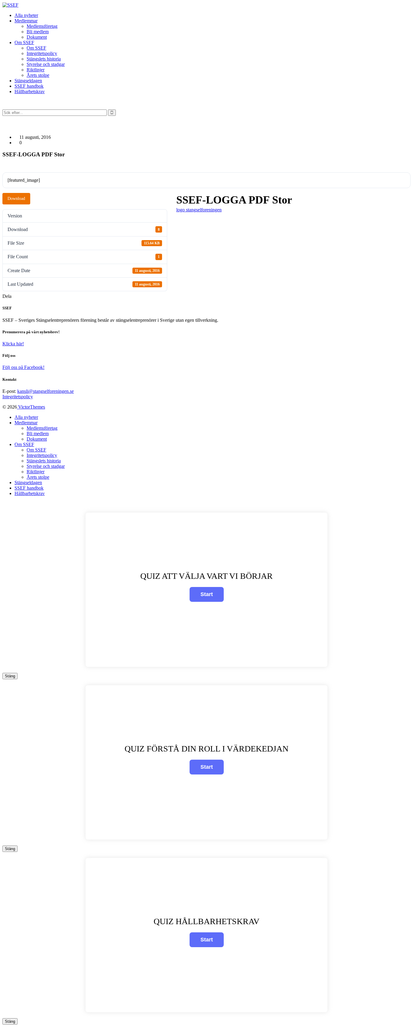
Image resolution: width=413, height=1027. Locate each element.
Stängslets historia (44, 58)
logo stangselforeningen (199, 209)
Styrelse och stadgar (46, 64)
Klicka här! (13, 343)
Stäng (10, 676)
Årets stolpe (38, 75)
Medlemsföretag (42, 26)
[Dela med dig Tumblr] (28, 296)
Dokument (37, 37)
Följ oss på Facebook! (23, 367)
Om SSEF (36, 48)
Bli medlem (38, 31)
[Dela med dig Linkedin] (20, 296)
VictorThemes (31, 406)
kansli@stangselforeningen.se (45, 391)
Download (16, 198)
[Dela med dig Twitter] (17, 296)
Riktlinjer (35, 69)
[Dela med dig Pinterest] (24, 296)
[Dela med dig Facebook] (13, 296)
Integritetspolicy (42, 53)
